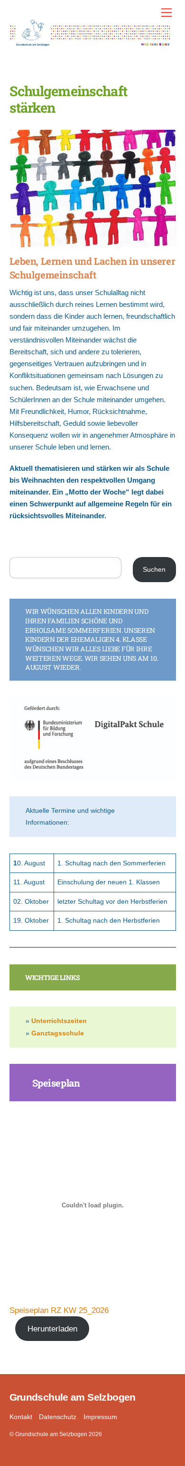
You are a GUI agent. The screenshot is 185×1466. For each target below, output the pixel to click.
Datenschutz (57, 1417)
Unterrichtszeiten (59, 1021)
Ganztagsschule (57, 1033)
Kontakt (20, 1417)
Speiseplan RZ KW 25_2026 (59, 1310)
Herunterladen (52, 1328)
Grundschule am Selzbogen (51, 1434)
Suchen (154, 569)
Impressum (100, 1417)
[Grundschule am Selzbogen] (90, 42)
